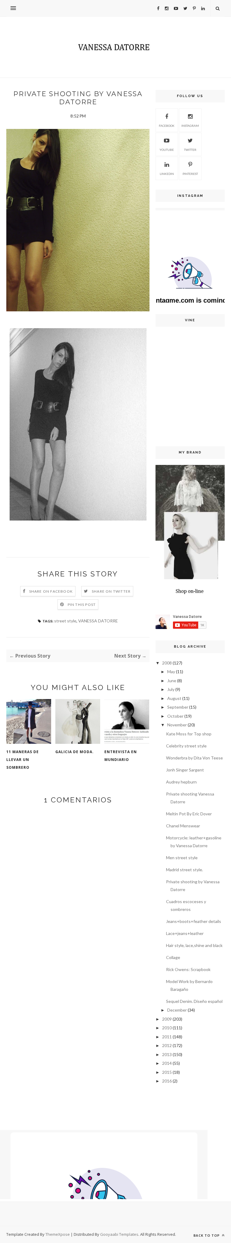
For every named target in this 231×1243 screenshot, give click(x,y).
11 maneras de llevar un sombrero (22, 759)
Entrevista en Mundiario (120, 755)
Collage (173, 957)
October (175, 716)
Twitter (190, 149)
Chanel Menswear (183, 825)
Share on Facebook (51, 591)
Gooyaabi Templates (119, 1234)
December (177, 1009)
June (171, 680)
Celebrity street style (186, 745)
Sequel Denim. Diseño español (194, 1001)
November (177, 724)
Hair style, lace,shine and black (194, 945)
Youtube (166, 149)
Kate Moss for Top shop (188, 733)
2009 (167, 1019)
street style (65, 620)
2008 (167, 662)
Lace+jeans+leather (185, 933)
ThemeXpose (57, 1234)
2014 (167, 1063)
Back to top (207, 1235)
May (171, 671)
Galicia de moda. (74, 751)
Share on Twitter (111, 591)
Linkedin (167, 174)
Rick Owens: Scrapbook (188, 969)
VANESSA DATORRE (98, 620)
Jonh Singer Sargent (185, 769)
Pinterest (190, 174)
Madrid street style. (184, 869)
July (170, 689)
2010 (167, 1027)
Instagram (190, 125)
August (174, 698)
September (177, 707)
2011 (167, 1036)
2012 (167, 1045)
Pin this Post (82, 604)
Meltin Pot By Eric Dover (189, 813)
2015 (167, 1072)
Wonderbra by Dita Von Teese (194, 757)
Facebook (166, 125)
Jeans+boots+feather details (193, 921)
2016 (167, 1080)
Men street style (182, 857)
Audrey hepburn (181, 781)
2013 (167, 1054)
